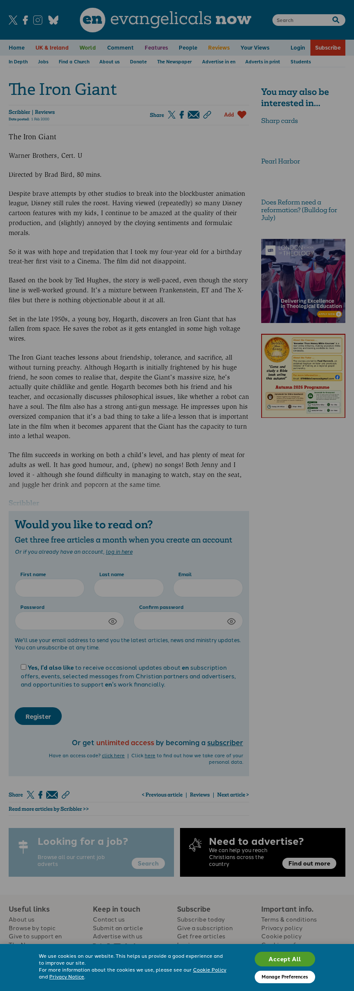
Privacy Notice (66, 976)
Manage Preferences (285, 976)
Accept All (285, 958)
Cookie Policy (209, 969)
